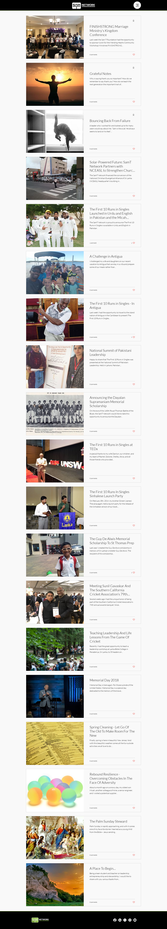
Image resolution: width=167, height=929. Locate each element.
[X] (124, 920)
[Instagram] (129, 920)
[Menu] (137, 5)
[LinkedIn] (119, 920)
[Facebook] (114, 920)
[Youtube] (134, 920)
